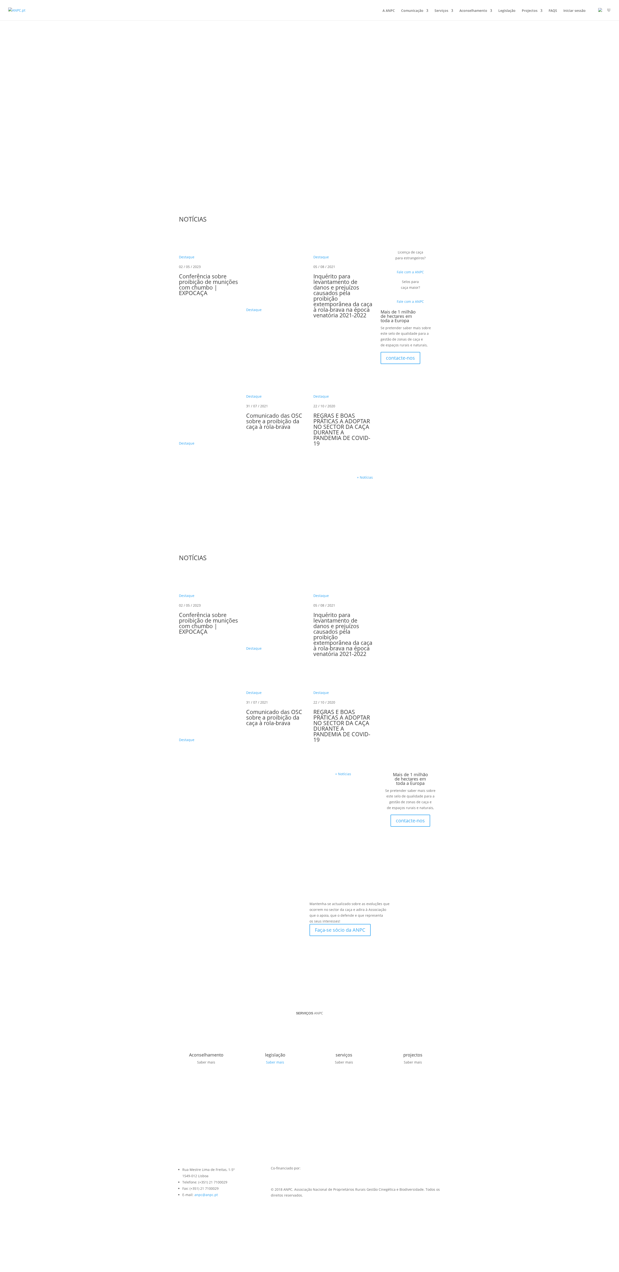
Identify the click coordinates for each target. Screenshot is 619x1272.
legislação (275, 1055)
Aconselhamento (473, 11)
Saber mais (275, 1062)
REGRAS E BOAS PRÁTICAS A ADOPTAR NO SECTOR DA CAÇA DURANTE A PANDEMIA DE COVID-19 (341, 429)
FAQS (553, 11)
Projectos (530, 11)
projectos (412, 1055)
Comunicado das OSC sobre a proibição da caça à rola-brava (274, 421)
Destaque (186, 257)
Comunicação (412, 11)
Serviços (441, 11)
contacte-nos (400, 358)
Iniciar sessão (574, 11)
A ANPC (389, 11)
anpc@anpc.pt (206, 1194)
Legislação (507, 11)
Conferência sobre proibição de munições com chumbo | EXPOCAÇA (208, 284)
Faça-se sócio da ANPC (340, 930)
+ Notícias (365, 477)
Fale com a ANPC (410, 272)
